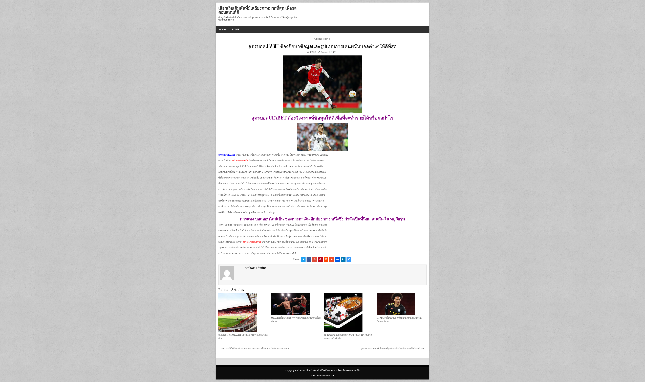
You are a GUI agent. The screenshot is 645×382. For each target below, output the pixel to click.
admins (313, 52)
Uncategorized (323, 38)
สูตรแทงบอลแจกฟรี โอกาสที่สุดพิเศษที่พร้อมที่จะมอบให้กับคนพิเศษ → (394, 348)
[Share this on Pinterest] (320, 259)
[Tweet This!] (303, 259)
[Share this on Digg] (337, 259)
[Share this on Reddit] (326, 259)
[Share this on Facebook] (309, 259)
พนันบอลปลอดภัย (240, 160)
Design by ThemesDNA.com (322, 375)
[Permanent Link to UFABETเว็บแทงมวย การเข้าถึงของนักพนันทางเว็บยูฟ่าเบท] (296, 304)
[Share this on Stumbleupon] (331, 259)
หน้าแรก (223, 29)
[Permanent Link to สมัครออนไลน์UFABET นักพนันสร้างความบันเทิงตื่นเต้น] (243, 312)
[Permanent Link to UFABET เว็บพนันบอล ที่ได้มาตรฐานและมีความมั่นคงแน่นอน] (402, 304)
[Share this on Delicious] (349, 259)
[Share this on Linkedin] (343, 259)
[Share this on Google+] (314, 259)
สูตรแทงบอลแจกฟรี (252, 242)
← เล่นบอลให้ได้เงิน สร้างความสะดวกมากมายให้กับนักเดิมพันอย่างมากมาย (253, 348)
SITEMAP (235, 29)
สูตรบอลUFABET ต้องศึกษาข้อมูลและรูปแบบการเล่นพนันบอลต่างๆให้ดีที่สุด (322, 46)
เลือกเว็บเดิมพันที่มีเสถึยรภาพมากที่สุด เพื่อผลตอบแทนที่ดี (257, 10)
